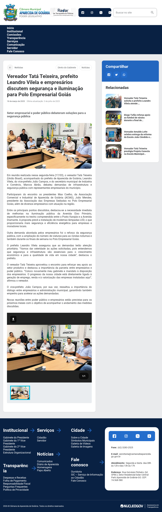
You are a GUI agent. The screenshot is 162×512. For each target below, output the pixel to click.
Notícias (86, 67)
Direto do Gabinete (67, 67)
